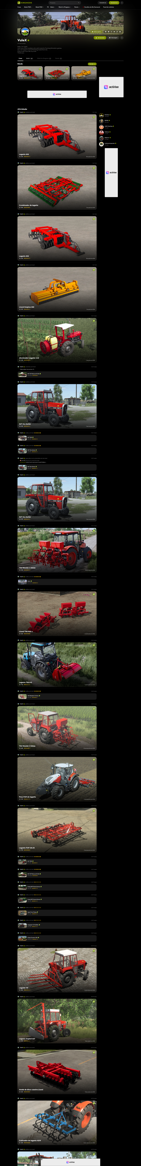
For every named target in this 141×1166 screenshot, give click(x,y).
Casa (19, 7)
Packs (76, 7)
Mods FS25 (27, 7)
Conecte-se (103, 2)
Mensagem (114, 37)
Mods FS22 (39, 7)
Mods (29, 58)
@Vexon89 (23, 462)
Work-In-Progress (64, 7)
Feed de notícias (108, 7)
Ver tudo (91, 64)
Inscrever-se (114, 2)
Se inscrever (101, 37)
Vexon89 (23, 460)
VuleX (21, 112)
